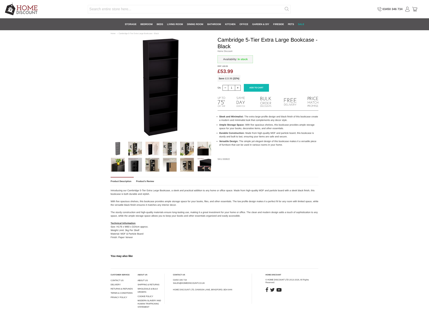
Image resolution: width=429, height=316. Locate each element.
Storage (130, 24)
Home (113, 33)
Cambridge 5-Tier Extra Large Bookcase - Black (139, 33)
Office (243, 24)
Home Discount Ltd (278, 280)
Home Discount (225, 51)
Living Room (175, 24)
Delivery (116, 284)
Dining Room (195, 24)
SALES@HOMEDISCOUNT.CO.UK (189, 283)
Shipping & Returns (148, 284)
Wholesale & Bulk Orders (148, 290)
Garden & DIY (260, 24)
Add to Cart (256, 87)
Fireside (278, 24)
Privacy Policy (119, 297)
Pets (291, 24)
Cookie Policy (145, 296)
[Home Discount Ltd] (21, 9)
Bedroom (146, 24)
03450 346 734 (392, 9)
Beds (160, 24)
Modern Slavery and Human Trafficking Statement (149, 303)
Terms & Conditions (122, 293)
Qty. (219, 88)
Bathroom (214, 24)
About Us (143, 280)
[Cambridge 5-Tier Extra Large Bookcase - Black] (118, 148)
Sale (301, 24)
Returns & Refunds (122, 289)
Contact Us (117, 280)
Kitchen (230, 24)
